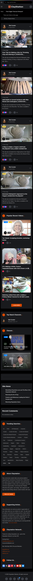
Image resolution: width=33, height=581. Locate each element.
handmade (13, 446)
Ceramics (20, 437)
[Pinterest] (12, 566)
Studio (21, 454)
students (16, 454)
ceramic (5, 431)
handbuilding (6, 446)
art (3, 428)
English (12, 443)
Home (2, 11)
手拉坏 (26, 460)
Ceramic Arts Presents (23, 434)
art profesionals (15, 428)
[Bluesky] (23, 566)
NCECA (24, 448)
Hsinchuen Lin (21, 446)
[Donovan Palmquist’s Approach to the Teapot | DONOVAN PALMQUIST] (16, 180)
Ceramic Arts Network (23, 431)
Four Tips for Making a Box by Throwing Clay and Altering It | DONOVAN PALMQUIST (15, 54)
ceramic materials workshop (9, 437)
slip (4, 454)
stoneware (9, 454)
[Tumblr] (15, 566)
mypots (11, 448)
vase (4, 460)
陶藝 (9, 463)
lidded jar (5, 448)
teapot (10, 457)
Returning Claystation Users (13, 402)
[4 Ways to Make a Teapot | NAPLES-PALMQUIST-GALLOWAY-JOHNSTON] (16, 133)
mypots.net (18, 448)
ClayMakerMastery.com (8, 541)
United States (24, 457)
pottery (16, 451)
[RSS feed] (20, 566)
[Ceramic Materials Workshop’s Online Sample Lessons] (16, 343)
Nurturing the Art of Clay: (12, 394)
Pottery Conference (24, 451)
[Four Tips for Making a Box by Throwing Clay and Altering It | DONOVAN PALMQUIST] (16, 39)
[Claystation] (16, 6)
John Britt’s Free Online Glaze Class (13, 366)
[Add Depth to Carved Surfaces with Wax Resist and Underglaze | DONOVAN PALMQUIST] (16, 86)
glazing (23, 443)
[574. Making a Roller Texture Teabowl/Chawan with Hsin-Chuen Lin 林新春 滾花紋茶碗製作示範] (16, 256)
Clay (4, 440)
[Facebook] (3, 566)
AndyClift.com (5, 549)
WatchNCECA (11, 460)
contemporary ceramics (20, 440)
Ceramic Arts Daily (13, 431)
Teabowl (27, 454)
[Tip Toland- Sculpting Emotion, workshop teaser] (16, 228)
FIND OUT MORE (8, 494)
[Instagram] (9, 566)
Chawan (26, 437)
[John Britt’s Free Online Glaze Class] (16, 361)
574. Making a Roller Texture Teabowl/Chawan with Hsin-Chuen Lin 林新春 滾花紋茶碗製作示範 (16, 268)
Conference (10, 440)
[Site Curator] (4, 26)
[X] (6, 566)
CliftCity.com (5, 553)
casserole (23, 428)
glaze (18, 443)
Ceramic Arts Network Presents (9, 434)
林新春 (4, 463)
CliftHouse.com (6, 551)
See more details (13, 522)
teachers (5, 457)
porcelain (5, 451)
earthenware (6, 443)
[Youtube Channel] (17, 566)
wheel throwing (19, 460)
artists (8, 428)
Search (29, 377)
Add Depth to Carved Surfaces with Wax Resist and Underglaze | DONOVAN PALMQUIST (15, 101)
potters (11, 451)
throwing (17, 457)
